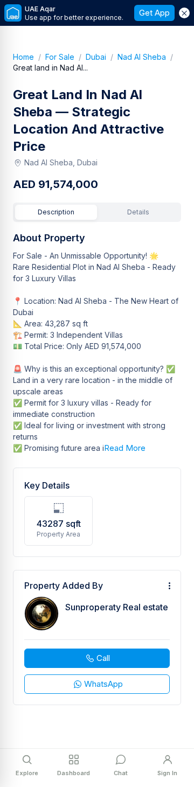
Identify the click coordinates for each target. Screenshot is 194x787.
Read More (125, 448)
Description (56, 212)
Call (103, 658)
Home (29, 56)
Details (138, 212)
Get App (154, 13)
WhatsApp (103, 684)
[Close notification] (184, 12)
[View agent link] (97, 637)
